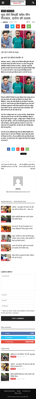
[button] (33, 2)
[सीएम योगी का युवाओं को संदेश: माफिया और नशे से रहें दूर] (6, 257)
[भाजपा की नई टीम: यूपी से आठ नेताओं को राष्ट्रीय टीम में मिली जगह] (6, 247)
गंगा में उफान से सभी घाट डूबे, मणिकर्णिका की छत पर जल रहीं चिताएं (9, 167)
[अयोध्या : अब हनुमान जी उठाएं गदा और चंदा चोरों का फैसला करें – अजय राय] (6, 209)
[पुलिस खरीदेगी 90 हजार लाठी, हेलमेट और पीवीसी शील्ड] (6, 219)
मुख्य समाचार (13, 356)
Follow (30, 337)
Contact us (26, 391)
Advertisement (9, 391)
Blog (18, 391)
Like (32, 333)
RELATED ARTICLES (6, 201)
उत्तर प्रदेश (10, 11)
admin (5, 22)
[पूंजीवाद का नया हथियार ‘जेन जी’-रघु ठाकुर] (5, 357)
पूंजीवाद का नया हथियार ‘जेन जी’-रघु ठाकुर (22, 354)
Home (3, 7)
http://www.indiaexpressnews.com (18, 192)
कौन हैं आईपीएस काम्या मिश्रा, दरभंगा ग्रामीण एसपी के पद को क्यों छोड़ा (27, 167)
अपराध (4, 11)
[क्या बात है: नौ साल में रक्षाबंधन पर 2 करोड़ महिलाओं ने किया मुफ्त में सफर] (6, 228)
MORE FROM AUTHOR (20, 201)
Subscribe (29, 342)
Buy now (18, 393)
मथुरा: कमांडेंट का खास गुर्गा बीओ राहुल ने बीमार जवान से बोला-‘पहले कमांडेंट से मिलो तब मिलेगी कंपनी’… (23, 238)
